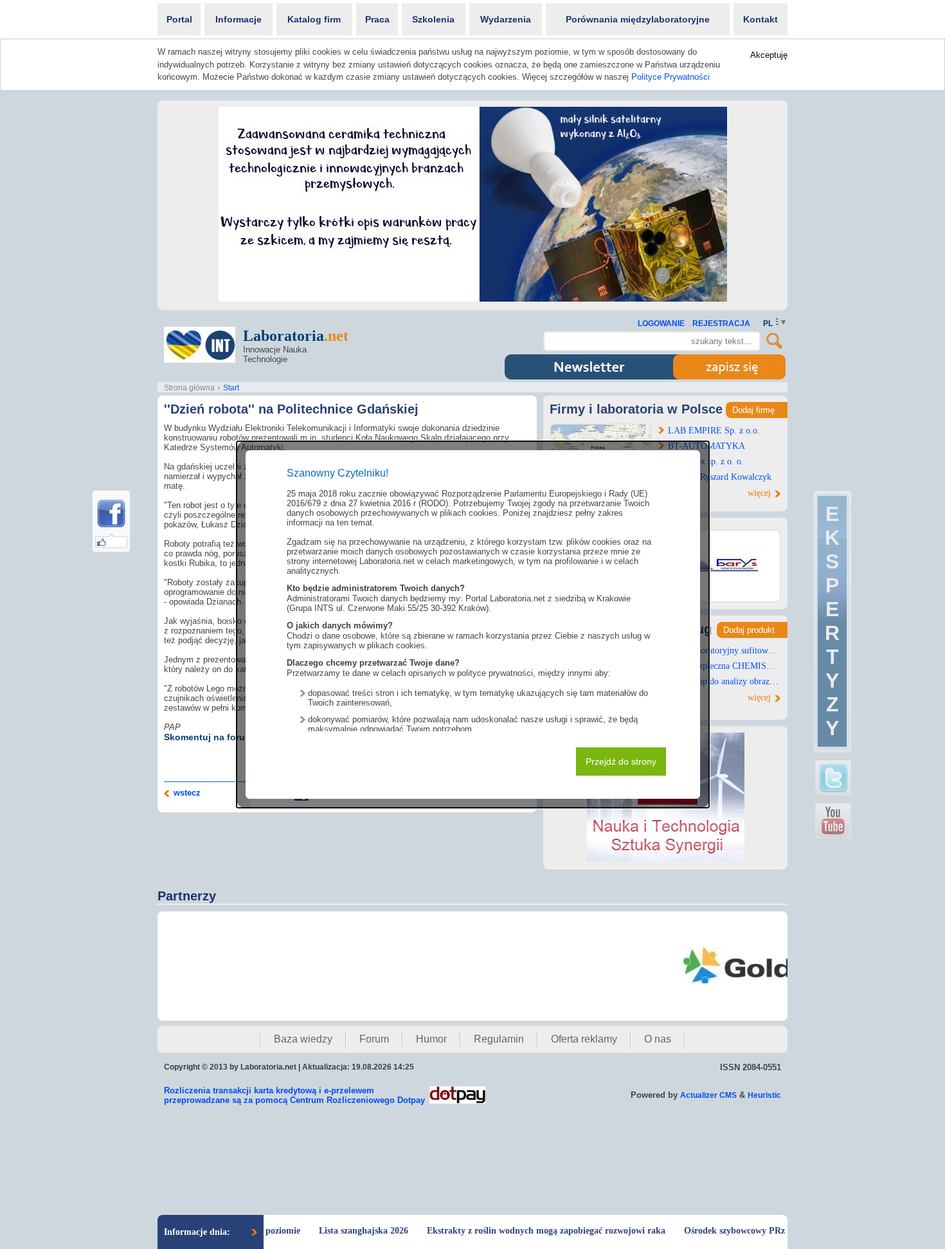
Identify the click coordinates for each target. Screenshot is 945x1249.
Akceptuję (769, 55)
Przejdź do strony (621, 761)
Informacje (238, 19)
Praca (377, 19)
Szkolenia (433, 19)
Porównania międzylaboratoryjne (638, 19)
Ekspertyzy (832, 621)
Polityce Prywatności (670, 77)
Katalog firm (314, 19)
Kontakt (760, 19)
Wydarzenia (505, 19)
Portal (179, 19)
